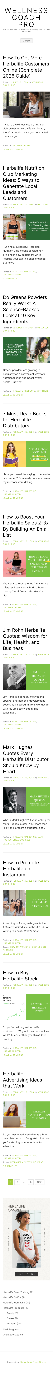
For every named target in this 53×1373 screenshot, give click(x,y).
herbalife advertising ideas (26, 1162)
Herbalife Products (23, 391)
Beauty (10, 1313)
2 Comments (10, 279)
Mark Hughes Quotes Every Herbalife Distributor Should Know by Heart (26, 759)
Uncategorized (21, 145)
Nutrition (42, 391)
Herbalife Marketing (24, 272)
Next (39, 1181)
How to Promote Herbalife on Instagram (21, 868)
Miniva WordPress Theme (33, 1362)
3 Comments (10, 1166)
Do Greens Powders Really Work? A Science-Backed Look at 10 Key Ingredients (25, 309)
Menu (27, 40)
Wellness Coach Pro (27, 17)
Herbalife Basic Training (16, 1292)
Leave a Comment (13, 149)
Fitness (10, 1318)
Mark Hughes (10, 1329)
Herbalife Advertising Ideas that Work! (22, 1080)
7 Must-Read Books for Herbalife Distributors (25, 420)
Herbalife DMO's (12, 1297)
